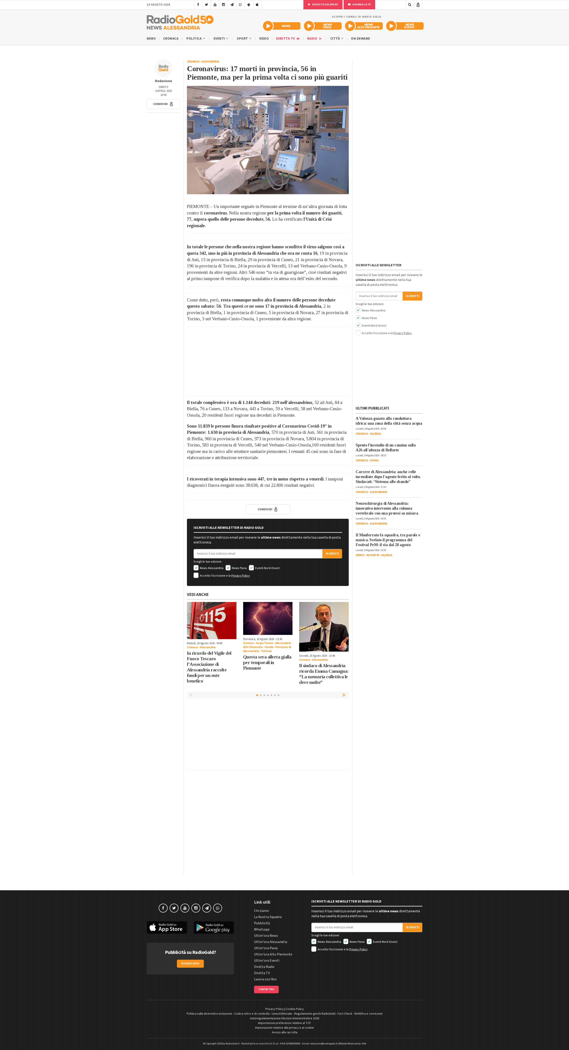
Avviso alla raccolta (284, 1032)
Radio (312, 38)
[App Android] (249, 4)
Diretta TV (286, 38)
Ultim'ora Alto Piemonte (273, 954)
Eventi (220, 38)
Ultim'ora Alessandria (270, 941)
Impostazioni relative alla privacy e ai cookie (284, 1028)
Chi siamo (261, 910)
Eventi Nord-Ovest (267, 568)
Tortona (266, 651)
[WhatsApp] (240, 4)
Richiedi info (190, 963)
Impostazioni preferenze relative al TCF (284, 1023)
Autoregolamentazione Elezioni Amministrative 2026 (284, 1018)
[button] (163, 104)
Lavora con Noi (265, 979)
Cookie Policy (295, 1009)
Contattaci (266, 989)
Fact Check (345, 1014)
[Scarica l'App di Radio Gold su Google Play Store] (214, 927)
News (151, 38)
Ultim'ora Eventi (266, 960)
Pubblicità (262, 923)
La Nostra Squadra (268, 917)
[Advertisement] (268, 361)
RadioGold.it (233, 1044)
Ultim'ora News (266, 935)
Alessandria (210, 61)
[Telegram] (232, 4)
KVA (364, 1044)
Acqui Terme (264, 643)
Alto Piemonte (253, 647)
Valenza (375, 434)
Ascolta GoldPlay (325, 4)
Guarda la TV (361, 4)
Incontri (373, 555)
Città (335, 38)
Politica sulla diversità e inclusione (209, 1014)
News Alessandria (211, 568)
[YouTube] (215, 4)
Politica (194, 38)
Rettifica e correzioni (369, 1014)
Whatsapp (262, 929)
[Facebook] (198, 4)
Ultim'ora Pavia (266, 948)
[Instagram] (223, 4)
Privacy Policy (240, 575)
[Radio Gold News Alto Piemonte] (364, 26)
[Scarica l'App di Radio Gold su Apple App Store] (167, 927)
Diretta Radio (264, 966)
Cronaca (171, 38)
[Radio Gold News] (281, 26)
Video (264, 38)
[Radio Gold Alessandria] (180, 21)
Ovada (269, 647)
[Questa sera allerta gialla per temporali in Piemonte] (268, 618)
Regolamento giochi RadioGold (314, 1014)
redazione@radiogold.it (323, 1044)
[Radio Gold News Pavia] (323, 26)
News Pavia (239, 568)
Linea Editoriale (282, 1014)
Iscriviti (332, 553)
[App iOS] (257, 4)
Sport (243, 38)
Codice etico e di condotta (252, 1014)
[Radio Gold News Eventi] (405, 26)
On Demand (360, 38)
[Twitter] (206, 4)
